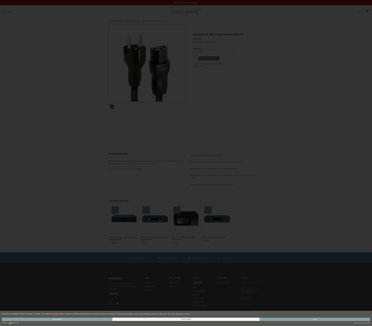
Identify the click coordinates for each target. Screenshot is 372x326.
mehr (315, 319)
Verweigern (57, 319)
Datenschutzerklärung (365, 322)
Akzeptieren (186, 319)
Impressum (356, 322)
